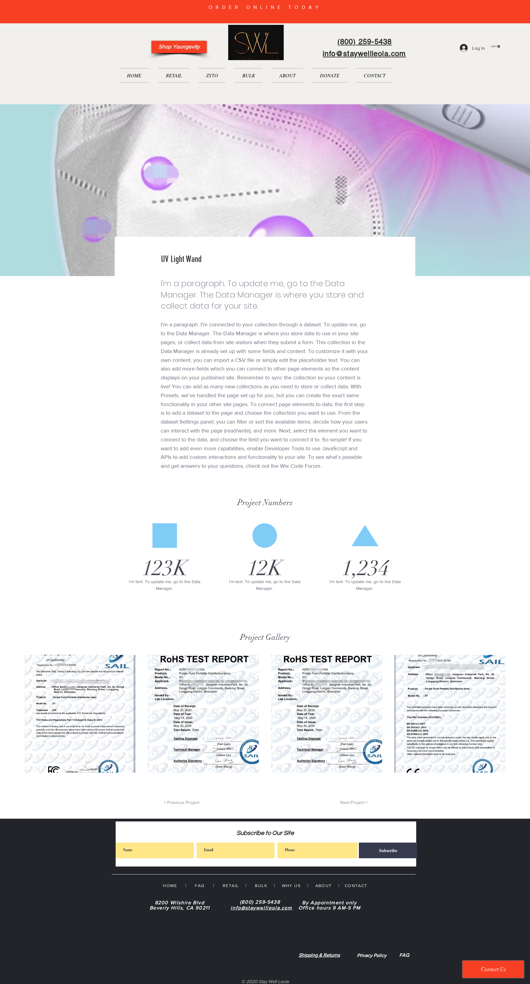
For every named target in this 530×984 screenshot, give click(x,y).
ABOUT (323, 885)
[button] (495, 46)
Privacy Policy (371, 955)
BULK (260, 885)
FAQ (404, 955)
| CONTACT (349, 885)
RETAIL (231, 885)
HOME (170, 885)
